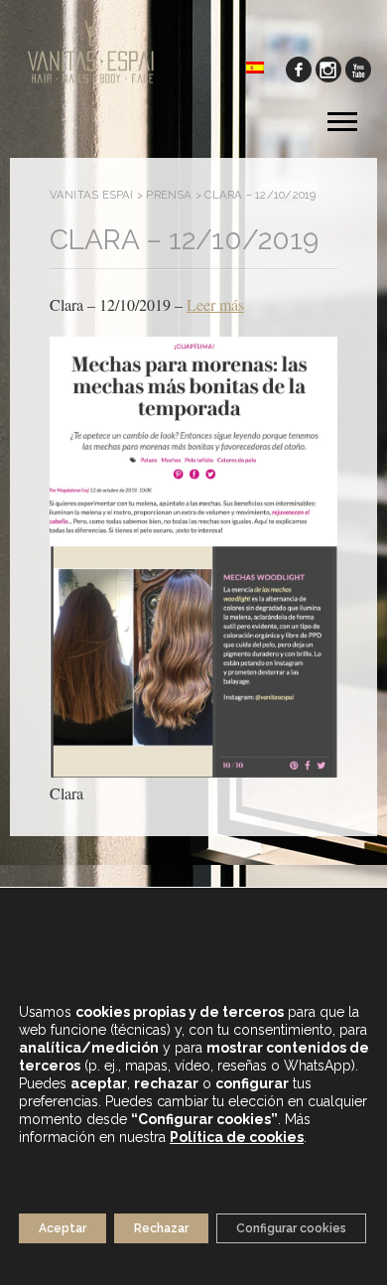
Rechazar (161, 1228)
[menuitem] (255, 66)
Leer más (215, 304)
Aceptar (62, 1228)
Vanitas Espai (92, 195)
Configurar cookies (291, 1228)
